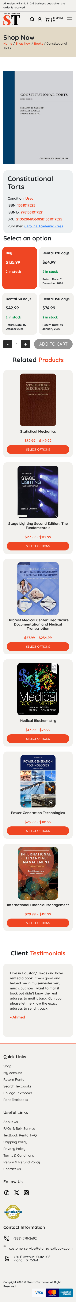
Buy (9, 253)
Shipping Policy (15, 1142)
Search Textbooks (17, 1086)
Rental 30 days (18, 299)
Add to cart (53, 344)
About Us (10, 1122)
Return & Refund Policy (21, 1162)
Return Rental (14, 1079)
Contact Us (12, 1169)
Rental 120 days (55, 253)
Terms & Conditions (18, 1155)
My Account (12, 1073)
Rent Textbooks (15, 1100)
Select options (38, 449)
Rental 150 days (55, 299)
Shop (7, 1066)
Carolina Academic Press (43, 226)
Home (7, 43)
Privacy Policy (14, 1149)
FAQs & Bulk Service (19, 1128)
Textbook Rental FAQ (20, 1135)
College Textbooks (17, 1093)
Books (38, 43)
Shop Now (23, 43)
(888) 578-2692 (25, 1238)
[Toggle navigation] (69, 19)
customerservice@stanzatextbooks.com (41, 1248)
